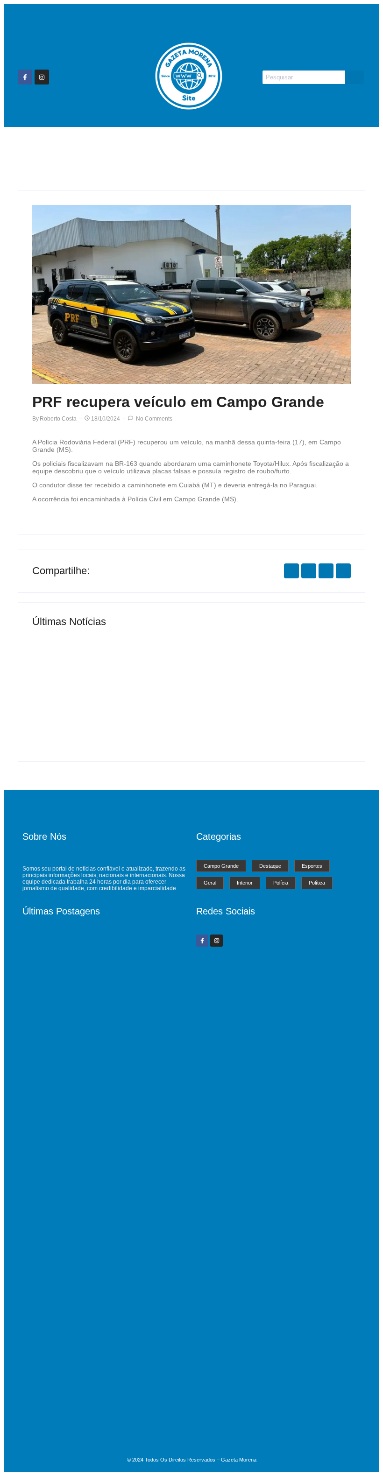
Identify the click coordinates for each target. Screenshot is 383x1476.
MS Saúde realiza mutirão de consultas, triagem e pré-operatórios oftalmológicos (111, 713)
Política (341, 144)
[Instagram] (42, 77)
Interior (264, 144)
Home (39, 144)
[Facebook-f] (25, 77)
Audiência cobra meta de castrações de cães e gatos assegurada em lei (100, 1300)
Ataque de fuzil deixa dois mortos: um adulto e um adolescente (96, 1430)
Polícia (303, 144)
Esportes (189, 144)
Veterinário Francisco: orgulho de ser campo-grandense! (265, 717)
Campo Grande (89, 144)
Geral (227, 144)
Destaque (144, 144)
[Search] (354, 77)
